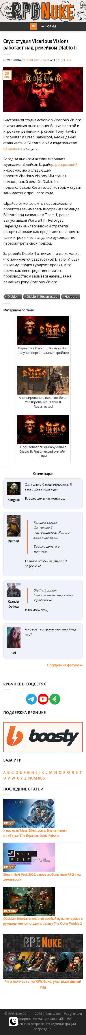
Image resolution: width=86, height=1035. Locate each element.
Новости (71, 296)
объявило (11, 148)
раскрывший (66, 164)
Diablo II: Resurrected (42, 296)
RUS (41, 778)
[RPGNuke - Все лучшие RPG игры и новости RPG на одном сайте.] (43, 11)
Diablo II (13, 296)
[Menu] (33, 26)
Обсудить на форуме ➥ (65, 665)
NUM (32, 778)
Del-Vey (66, 60)
